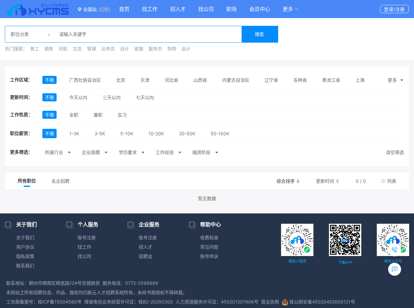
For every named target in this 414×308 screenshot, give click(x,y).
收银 (138, 48)
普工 (34, 48)
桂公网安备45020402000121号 (322, 301)
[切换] (104, 9)
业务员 (108, 48)
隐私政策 (25, 256)
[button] (291, 9)
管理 (91, 48)
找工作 (150, 9)
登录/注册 (394, 9)
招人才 (178, 9)
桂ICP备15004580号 (60, 301)
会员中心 (259, 9)
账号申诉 (209, 256)
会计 (186, 48)
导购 (171, 48)
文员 (77, 48)
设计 (124, 48)
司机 (63, 48)
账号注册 (87, 237)
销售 (48, 48)
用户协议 (25, 247)
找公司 (206, 9)
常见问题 (209, 247)
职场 (231, 9)
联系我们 (25, 265)
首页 (124, 9)
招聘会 (145, 256)
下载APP (345, 262)
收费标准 (209, 237)
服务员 (155, 48)
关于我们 (25, 237)
